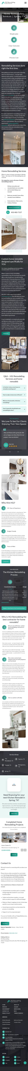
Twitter (18, 1057)
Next (18, 451)
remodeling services (6, 296)
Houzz (18, 1063)
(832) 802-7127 (13, 933)
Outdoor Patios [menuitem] (17, 1022)
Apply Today (14, 813)
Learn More (5, 850)
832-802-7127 (8, 1031)
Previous (10, 451)
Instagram (7, 1060)
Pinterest (19, 1060)
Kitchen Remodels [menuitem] (6, 1020)
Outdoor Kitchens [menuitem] (6, 1024)
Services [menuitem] (4, 1006)
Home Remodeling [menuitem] (6, 1022)
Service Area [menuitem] (17, 1009)
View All (14, 854)
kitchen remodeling (9, 95)
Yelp (6, 1063)
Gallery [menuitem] (16, 1006)
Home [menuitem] (3, 1004)
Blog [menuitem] (15, 1011)
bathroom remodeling (9, 119)
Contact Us (5, 333)
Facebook (7, 1057)
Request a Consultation (14, 207)
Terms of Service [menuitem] (18, 1013)
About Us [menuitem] (16, 1004)
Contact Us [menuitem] (5, 1011)
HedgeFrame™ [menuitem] (6, 1009)
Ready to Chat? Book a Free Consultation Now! (14, 608)
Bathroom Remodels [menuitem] (18, 1020)
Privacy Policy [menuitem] (6, 1013)
